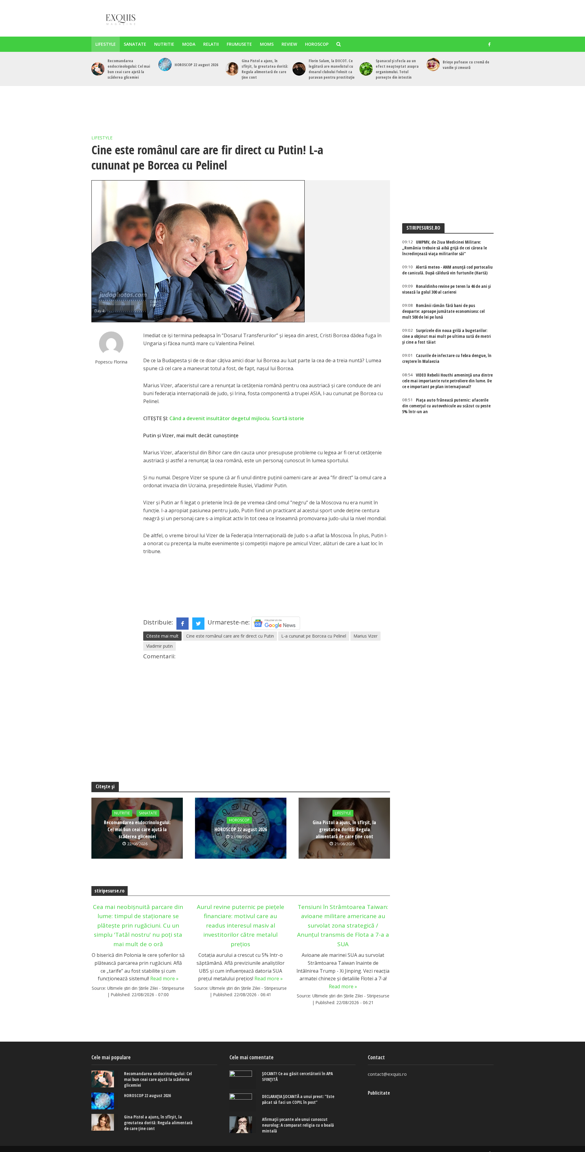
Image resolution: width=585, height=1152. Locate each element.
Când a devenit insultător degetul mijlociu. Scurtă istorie (236, 418)
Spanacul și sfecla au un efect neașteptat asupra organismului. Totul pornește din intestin (397, 69)
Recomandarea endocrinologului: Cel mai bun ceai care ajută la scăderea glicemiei (129, 69)
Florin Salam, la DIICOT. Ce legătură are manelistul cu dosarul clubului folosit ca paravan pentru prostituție (332, 69)
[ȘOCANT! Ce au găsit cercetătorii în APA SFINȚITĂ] (242, 1080)
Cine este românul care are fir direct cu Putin (230, 636)
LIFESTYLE (105, 44)
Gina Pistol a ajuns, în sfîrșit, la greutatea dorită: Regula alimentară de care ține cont (265, 69)
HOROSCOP (316, 44)
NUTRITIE (164, 44)
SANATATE (135, 44)
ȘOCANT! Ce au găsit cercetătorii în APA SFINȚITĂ (297, 1076)
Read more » (164, 978)
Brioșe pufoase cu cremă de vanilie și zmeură (466, 64)
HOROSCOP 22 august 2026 (196, 64)
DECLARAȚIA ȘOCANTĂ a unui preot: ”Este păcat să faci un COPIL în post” (298, 1099)
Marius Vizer (365, 636)
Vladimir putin (159, 646)
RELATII (211, 44)
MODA (188, 44)
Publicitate (379, 1092)
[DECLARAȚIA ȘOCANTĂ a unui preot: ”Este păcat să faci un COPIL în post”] (242, 1102)
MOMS (267, 44)
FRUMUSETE (239, 44)
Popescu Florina (111, 362)
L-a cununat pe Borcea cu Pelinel (313, 636)
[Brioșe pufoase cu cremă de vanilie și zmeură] (433, 64)
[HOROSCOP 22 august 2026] (165, 64)
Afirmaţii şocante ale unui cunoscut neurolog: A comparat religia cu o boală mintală (298, 1125)
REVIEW (289, 44)
